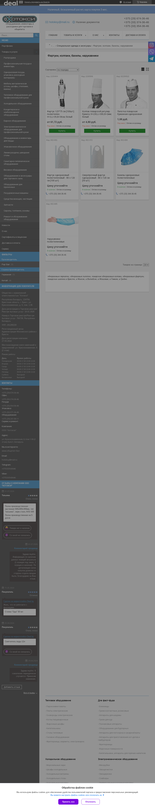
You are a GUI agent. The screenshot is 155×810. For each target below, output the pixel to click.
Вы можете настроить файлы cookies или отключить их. (76, 795)
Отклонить (90, 802)
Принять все (68, 802)
